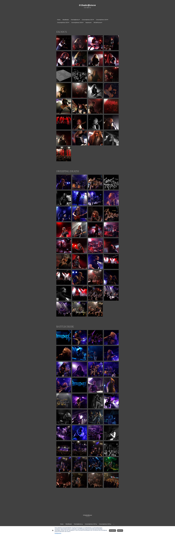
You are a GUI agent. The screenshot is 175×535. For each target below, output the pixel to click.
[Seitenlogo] (87, 8)
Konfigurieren (58, 533)
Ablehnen (120, 530)
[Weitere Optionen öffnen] (113, 524)
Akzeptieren (112, 530)
